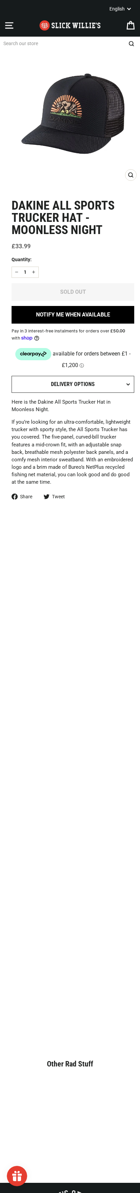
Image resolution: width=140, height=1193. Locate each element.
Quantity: (22, 259)
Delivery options (73, 384)
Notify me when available (73, 314)
